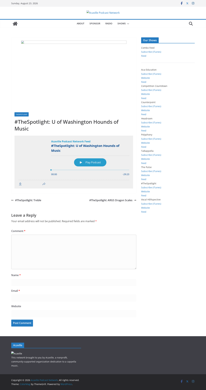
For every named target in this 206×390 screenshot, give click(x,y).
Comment (18, 231)
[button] (127, 23)
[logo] (16, 353)
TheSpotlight (21, 114)
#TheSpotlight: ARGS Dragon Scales (110, 200)
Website (16, 306)
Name (16, 275)
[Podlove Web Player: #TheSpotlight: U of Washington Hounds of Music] (73, 162)
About (80, 23)
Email (15, 291)
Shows (121, 23)
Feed (143, 55)
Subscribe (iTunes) (151, 51)
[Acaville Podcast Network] (15, 24)
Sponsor (94, 23)
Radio (108, 23)
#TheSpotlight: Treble (28, 200)
